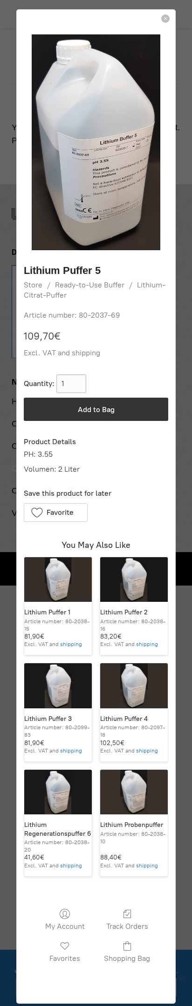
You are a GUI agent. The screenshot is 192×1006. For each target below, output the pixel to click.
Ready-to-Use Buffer (89, 284)
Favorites (64, 958)
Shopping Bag (127, 958)
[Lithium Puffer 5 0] (96, 142)
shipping (86, 352)
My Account (65, 926)
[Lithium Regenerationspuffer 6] (58, 792)
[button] (56, 512)
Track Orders (127, 926)
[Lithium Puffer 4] (134, 685)
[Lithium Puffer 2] (134, 579)
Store (33, 284)
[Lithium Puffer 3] (58, 685)
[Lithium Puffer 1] (58, 579)
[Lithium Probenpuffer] (134, 792)
